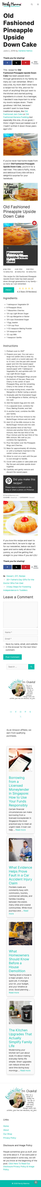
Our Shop (7, 1134)
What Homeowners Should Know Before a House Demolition (19, 961)
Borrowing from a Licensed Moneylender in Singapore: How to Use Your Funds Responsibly (19, 791)
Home (6, 1126)
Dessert (10, 576)
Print (9, 290)
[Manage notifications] (36, 1182)
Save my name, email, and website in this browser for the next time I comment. (22, 647)
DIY (16, 576)
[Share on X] (16, 63)
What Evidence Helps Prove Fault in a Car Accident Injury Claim (20, 875)
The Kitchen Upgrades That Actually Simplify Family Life (20, 1038)
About (6, 1130)
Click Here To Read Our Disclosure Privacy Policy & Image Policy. (18, 1166)
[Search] (31, 666)
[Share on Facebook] (7, 63)
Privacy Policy (9, 1138)
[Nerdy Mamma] (12, 4)
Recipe (22, 576)
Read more (21, 830)
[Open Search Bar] (32, 4)
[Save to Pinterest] (26, 63)
